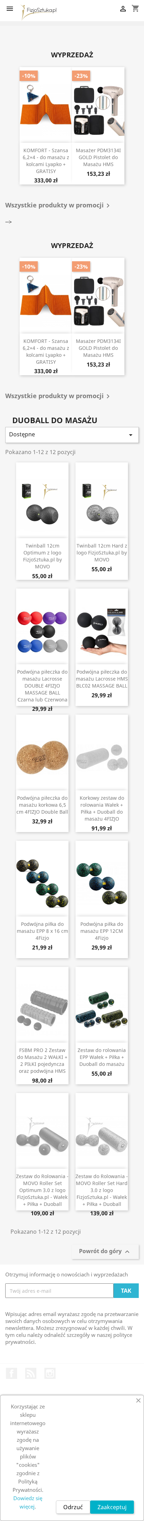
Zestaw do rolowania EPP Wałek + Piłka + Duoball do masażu (102, 1057)
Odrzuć (73, 1507)
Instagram (50, 1373)
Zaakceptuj (112, 1507)
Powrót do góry (105, 1252)
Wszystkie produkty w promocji (58, 206)
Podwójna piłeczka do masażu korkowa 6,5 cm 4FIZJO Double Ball (42, 805)
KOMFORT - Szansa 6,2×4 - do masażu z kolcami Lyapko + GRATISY (46, 160)
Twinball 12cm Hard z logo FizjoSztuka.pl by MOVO (102, 552)
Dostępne (72, 434)
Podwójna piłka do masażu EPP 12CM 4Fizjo (101, 931)
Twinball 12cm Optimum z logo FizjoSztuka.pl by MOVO (42, 555)
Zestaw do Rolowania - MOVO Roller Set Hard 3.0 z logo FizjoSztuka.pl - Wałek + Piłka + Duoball (101, 1190)
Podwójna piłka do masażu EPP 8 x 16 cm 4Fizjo (42, 931)
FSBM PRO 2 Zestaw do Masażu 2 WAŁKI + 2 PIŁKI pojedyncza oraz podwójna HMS (42, 1060)
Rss (30, 1373)
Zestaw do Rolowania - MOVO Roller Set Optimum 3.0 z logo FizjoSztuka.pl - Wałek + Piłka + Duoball (42, 1190)
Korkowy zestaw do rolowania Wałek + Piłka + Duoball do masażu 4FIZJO (102, 808)
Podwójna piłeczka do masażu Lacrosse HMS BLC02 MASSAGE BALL (102, 678)
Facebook (11, 1373)
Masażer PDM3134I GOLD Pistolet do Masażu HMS (98, 157)
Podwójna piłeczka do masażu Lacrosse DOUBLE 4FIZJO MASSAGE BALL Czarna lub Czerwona (42, 685)
